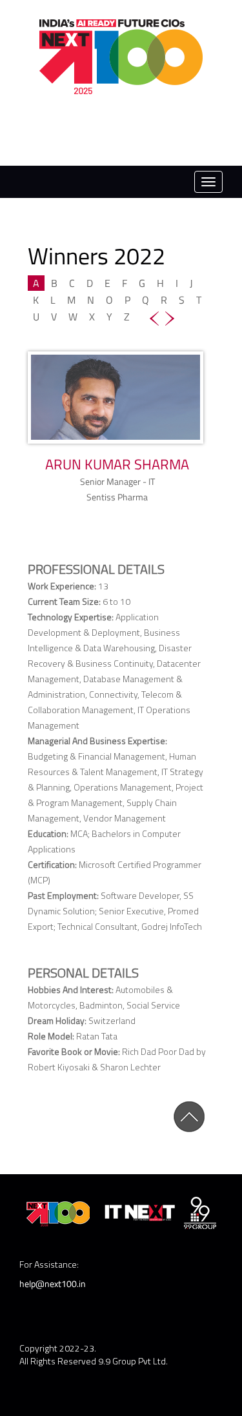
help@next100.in (52, 1283)
